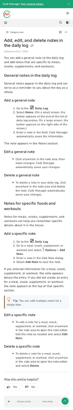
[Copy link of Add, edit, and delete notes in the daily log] (32, 46)
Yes (15, 387)
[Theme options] (67, 23)
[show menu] (67, 13)
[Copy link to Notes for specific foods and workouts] (26, 209)
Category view (17, 32)
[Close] (69, 4)
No (33, 387)
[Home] (7, 13)
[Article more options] (66, 32)
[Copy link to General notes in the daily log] (62, 75)
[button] (20, 401)
